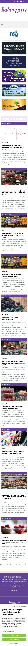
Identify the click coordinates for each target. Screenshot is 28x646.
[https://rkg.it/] (14, 63)
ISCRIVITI (14, 590)
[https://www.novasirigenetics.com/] (14, 35)
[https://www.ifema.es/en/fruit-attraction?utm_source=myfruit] (14, 106)
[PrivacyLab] (10, 631)
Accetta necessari (14, 639)
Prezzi (10, 123)
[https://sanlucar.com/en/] (14, 91)
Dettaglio (5, 123)
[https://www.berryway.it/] (14, 77)
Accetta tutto (14, 635)
